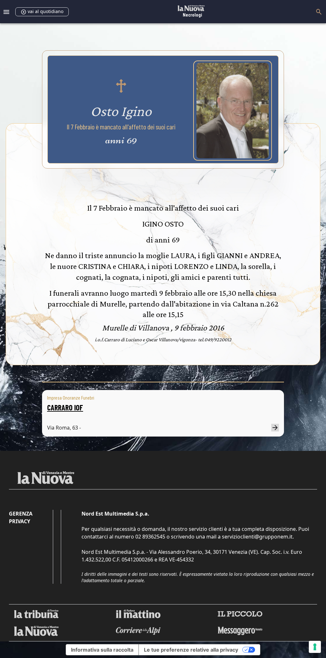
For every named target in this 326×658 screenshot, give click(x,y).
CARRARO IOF (65, 407)
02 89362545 (150, 536)
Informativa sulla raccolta (102, 650)
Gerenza (20, 513)
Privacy (19, 521)
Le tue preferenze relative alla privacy (191, 650)
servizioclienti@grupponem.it (257, 536)
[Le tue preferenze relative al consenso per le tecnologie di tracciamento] (315, 647)
